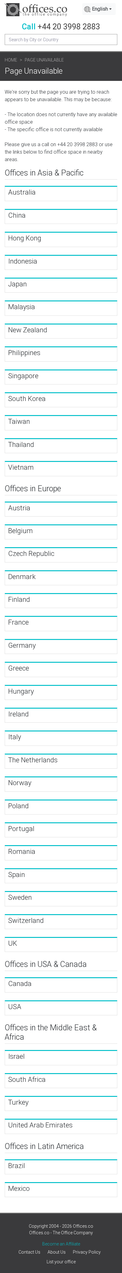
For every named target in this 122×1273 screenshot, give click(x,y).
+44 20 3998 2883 (69, 26)
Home (11, 59)
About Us (57, 1252)
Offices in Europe (33, 488)
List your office (61, 1261)
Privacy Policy (87, 1252)
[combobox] (99, 9)
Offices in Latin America (44, 1146)
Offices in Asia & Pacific (44, 172)
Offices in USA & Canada (46, 964)
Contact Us (29, 1252)
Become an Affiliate (61, 1243)
